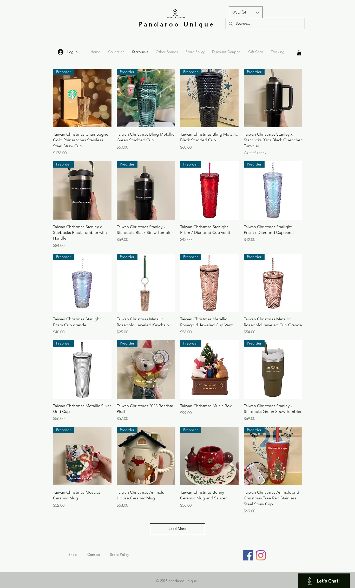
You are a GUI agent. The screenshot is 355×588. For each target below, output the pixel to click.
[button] (246, 12)
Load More (177, 528)
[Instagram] (261, 555)
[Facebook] (248, 555)
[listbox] (246, 12)
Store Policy (119, 554)
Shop (77, 554)
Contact (93, 554)
